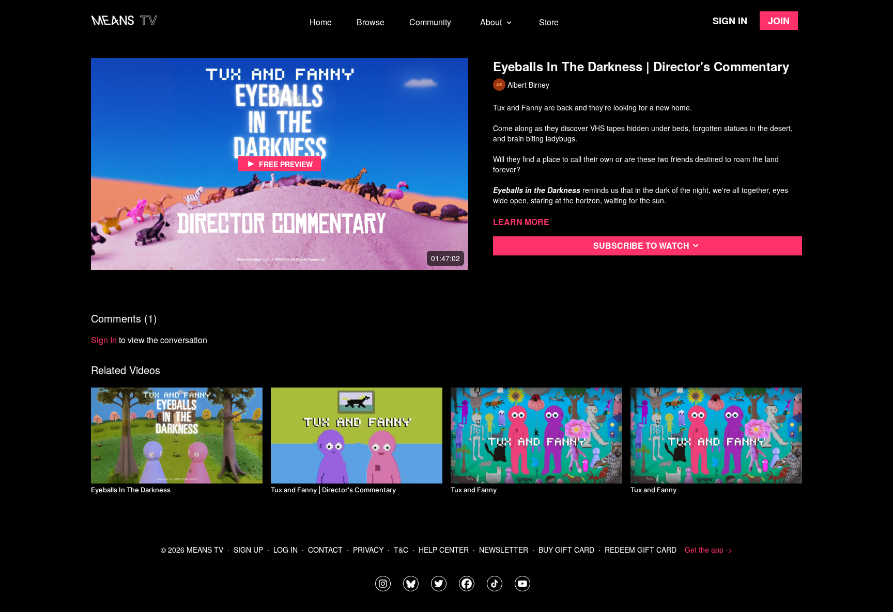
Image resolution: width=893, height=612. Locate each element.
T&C (401, 549)
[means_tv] (383, 583)
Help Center (444, 549)
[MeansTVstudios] (411, 583)
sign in (104, 340)
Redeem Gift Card (640, 549)
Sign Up (248, 549)
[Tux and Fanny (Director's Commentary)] (356, 436)
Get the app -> (708, 549)
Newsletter (503, 549)
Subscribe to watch (641, 245)
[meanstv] (466, 583)
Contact (325, 549)
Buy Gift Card (566, 549)
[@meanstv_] (494, 583)
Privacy (368, 549)
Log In (285, 549)
